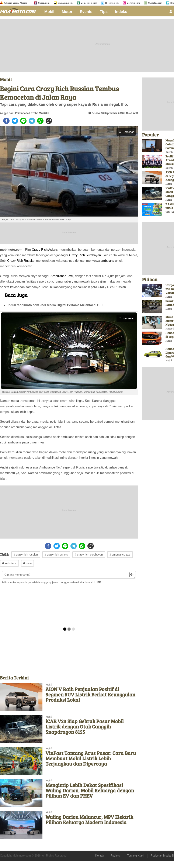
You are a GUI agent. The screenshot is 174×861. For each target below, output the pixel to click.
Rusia (133, 255)
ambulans (107, 260)
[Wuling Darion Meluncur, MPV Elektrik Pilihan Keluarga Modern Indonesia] (21, 825)
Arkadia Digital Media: (15, 3)
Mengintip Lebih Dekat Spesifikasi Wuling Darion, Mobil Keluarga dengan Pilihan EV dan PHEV (90, 790)
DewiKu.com (133, 3)
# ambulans (9, 563)
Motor (67, 12)
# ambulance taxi (119, 554)
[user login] (170, 12)
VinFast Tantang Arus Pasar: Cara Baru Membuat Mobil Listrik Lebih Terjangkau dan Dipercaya (91, 758)
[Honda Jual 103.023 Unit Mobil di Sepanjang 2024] (152, 338)
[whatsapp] (40, 121)
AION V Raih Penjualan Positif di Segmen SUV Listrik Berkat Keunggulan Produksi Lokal (90, 694)
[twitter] (15, 121)
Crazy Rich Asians (45, 249)
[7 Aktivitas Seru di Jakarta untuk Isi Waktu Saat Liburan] (152, 209)
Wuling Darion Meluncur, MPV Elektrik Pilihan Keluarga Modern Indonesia (89, 819)
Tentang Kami (135, 855)
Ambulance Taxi (62, 276)
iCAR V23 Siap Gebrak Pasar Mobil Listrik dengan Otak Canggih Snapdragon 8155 (85, 726)
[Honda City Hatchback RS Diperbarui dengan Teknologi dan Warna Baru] (152, 354)
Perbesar (128, 132)
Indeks (121, 12)
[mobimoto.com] (19, 10)
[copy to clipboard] (49, 121)
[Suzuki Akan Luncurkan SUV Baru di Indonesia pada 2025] (152, 306)
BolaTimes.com (89, 3)
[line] (23, 121)
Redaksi (116, 855)
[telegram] (32, 121)
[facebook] (6, 121)
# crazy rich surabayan (89, 554)
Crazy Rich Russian (21, 260)
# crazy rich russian (26, 554)
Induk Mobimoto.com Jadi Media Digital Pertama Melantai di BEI (55, 305)
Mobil (49, 12)
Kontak (99, 855)
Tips (104, 12)
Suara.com (43, 3)
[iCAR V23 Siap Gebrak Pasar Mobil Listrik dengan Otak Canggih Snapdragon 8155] (21, 729)
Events (86, 12)
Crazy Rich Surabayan (85, 255)
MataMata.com (65, 3)
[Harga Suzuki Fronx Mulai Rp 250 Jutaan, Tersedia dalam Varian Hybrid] (152, 290)
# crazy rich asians (56, 554)
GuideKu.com (155, 3)
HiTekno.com (112, 3)
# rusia (27, 563)
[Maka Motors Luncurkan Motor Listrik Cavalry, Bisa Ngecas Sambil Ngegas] (152, 322)
